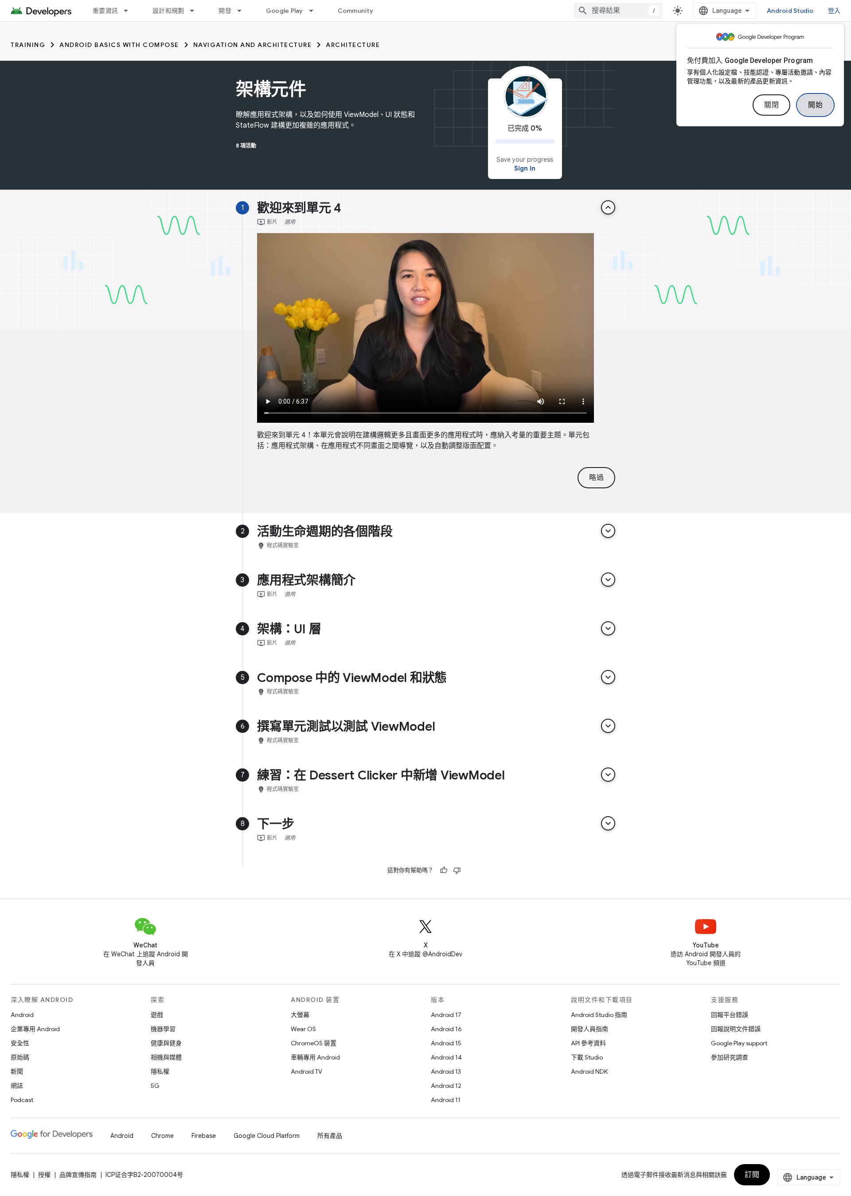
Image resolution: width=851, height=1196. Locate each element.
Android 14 (446, 1057)
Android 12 (446, 1086)
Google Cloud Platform (267, 1136)
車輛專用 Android (315, 1057)
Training (28, 45)
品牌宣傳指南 (78, 1174)
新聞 (17, 1071)
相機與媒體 (166, 1057)
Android (22, 1015)
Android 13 (446, 1071)
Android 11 (446, 1100)
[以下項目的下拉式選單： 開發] (243, 10)
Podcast (22, 1100)
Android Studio (790, 11)
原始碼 (20, 1057)
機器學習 (163, 1029)
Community (355, 11)
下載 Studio (587, 1057)
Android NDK (589, 1071)
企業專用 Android (35, 1029)
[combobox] (618, 11)
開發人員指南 (589, 1029)
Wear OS (303, 1029)
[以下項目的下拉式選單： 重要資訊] (130, 10)
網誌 (17, 1086)
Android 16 (446, 1029)
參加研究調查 (729, 1057)
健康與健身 (166, 1043)
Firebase (203, 1136)
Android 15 (446, 1043)
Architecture (353, 45)
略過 (596, 477)
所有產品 (329, 1136)
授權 (44, 1174)
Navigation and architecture (252, 45)
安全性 (20, 1043)
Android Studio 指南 (599, 1015)
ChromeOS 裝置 (313, 1043)
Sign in (524, 168)
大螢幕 (300, 1015)
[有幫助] (443, 870)
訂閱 (752, 1174)
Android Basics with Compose (119, 45)
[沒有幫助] (457, 870)
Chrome (162, 1136)
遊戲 (157, 1015)
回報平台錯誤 (729, 1015)
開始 (815, 105)
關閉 (771, 105)
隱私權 (160, 1071)
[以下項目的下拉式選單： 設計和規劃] (196, 10)
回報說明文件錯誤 (736, 1029)
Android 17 (446, 1015)
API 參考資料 (588, 1043)
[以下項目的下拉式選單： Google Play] (315, 10)
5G (155, 1086)
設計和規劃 (168, 11)
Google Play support (739, 1043)
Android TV (306, 1071)
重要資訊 (105, 11)
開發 (225, 11)
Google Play (284, 11)
